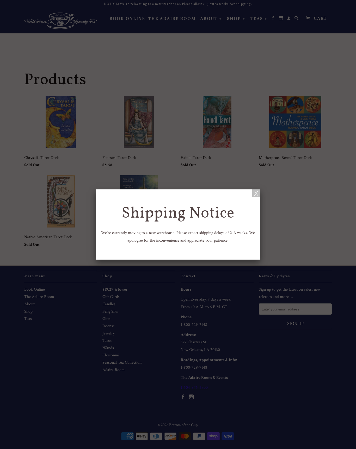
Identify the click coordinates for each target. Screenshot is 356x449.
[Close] (256, 193)
